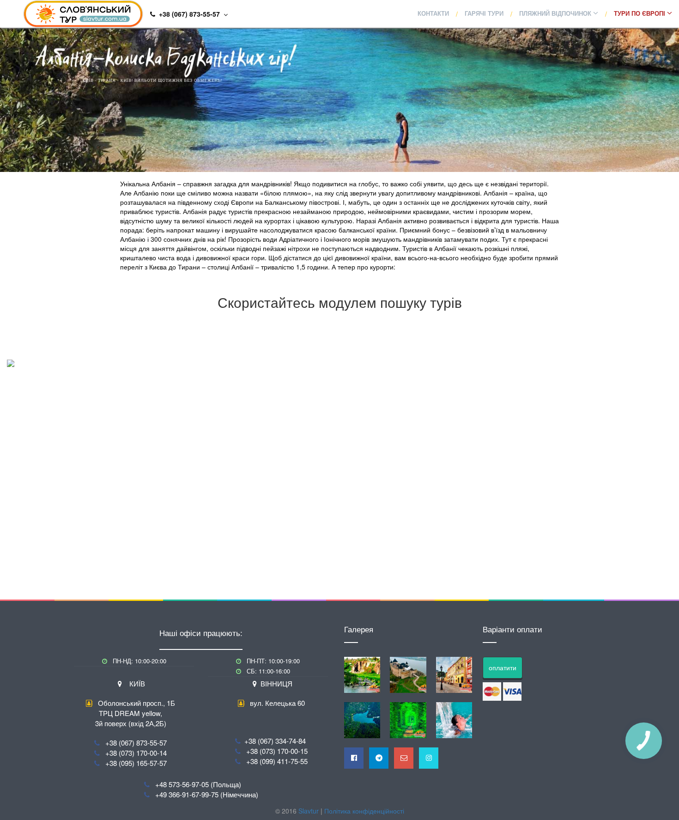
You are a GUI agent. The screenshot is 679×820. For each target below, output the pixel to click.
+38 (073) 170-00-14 (136, 753)
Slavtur (308, 810)
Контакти (433, 13)
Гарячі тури (484, 13)
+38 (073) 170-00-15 (277, 751)
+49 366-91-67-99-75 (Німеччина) (206, 794)
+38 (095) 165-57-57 (136, 763)
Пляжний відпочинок (556, 13)
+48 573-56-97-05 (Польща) (198, 784)
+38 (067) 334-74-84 (275, 741)
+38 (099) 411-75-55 (277, 761)
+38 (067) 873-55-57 (136, 742)
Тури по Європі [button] (640, 13)
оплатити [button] (502, 667)
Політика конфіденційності (364, 810)
